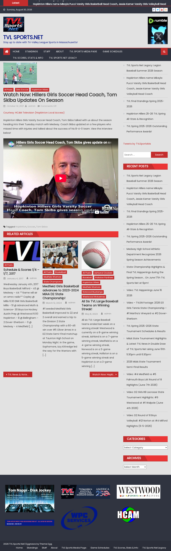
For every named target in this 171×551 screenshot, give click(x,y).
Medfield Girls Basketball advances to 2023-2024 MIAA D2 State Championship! (61, 292)
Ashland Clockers (103, 272)
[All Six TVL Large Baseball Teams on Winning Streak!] (100, 255)
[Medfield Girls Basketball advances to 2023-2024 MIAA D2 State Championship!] (61, 254)
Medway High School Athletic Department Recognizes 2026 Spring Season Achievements (144, 254)
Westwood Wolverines (94, 296)
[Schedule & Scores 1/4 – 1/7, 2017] (22, 251)
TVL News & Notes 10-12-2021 (20, 374)
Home (16, 51)
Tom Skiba (42, 226)
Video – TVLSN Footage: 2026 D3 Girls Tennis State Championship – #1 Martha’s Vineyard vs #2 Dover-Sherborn (147, 310)
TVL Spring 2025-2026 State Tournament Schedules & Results (146, 328)
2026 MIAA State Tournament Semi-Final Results (144, 364)
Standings (31, 51)
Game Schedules (112, 51)
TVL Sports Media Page (83, 51)
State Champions (53, 281)
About (60, 51)
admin (31, 106)
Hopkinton (20, 226)
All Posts (8, 89)
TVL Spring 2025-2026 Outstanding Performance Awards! (147, 129)
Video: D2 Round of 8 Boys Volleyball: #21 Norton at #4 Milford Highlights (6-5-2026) (147, 421)
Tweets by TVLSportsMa (137, 143)
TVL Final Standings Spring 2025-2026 (145, 103)
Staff (47, 51)
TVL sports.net (23, 37)
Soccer (31, 226)
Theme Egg (46, 543)
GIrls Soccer (22, 89)
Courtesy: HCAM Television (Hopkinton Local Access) (34, 112)
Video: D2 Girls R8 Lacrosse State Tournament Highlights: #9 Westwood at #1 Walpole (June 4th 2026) (145, 400)
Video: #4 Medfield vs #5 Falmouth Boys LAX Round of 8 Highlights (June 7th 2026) (144, 380)
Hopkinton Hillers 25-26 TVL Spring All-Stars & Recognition (146, 116)
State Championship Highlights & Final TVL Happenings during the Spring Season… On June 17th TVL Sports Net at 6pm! (146, 275)
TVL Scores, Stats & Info (28, 57)
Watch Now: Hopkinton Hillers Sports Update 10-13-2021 (105, 374)
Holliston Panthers (104, 277)
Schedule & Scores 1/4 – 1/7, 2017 (21, 272)
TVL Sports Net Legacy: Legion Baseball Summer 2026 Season (144, 68)
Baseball (87, 277)
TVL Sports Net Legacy (63, 57)
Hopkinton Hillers (40, 89)
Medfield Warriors (52, 276)
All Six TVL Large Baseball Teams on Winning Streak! (100, 305)
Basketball (60, 272)
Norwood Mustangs (93, 291)
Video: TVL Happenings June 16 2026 (144, 292)
